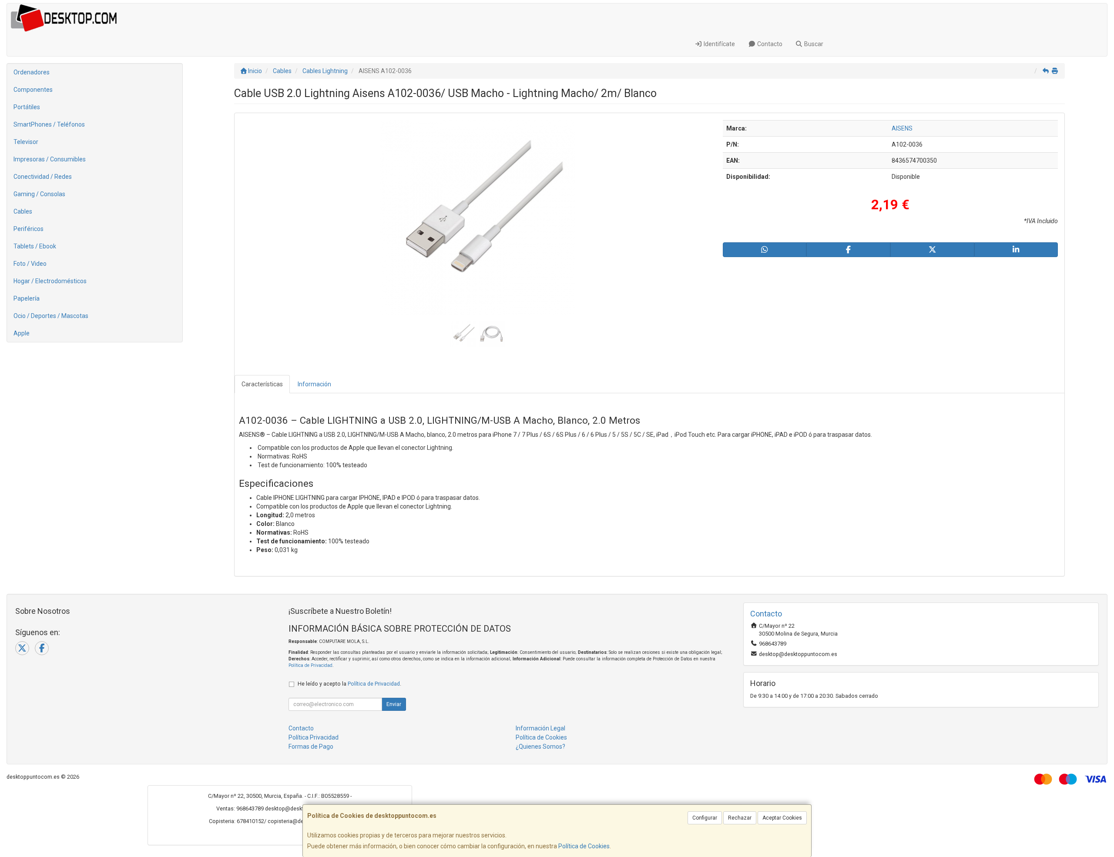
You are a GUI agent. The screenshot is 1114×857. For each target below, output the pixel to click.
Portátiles (26, 107)
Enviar (393, 704)
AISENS (902, 128)
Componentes (33, 89)
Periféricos (28, 228)
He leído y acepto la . (349, 683)
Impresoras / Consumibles (49, 159)
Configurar (704, 818)
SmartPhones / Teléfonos (49, 124)
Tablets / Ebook (34, 246)
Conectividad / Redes (42, 176)
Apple (21, 333)
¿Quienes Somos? (540, 746)
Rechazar (740, 818)
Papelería (26, 298)
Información (314, 384)
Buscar (813, 43)
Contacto (769, 43)
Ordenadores (31, 72)
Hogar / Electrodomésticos (50, 281)
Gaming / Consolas (39, 194)
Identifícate (718, 43)
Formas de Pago (311, 746)
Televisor (25, 141)
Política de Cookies (584, 846)
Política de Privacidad (310, 665)
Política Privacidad (314, 737)
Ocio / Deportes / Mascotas (50, 315)
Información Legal (540, 728)
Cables (22, 211)
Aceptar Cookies (782, 818)
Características (262, 384)
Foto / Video (30, 263)
